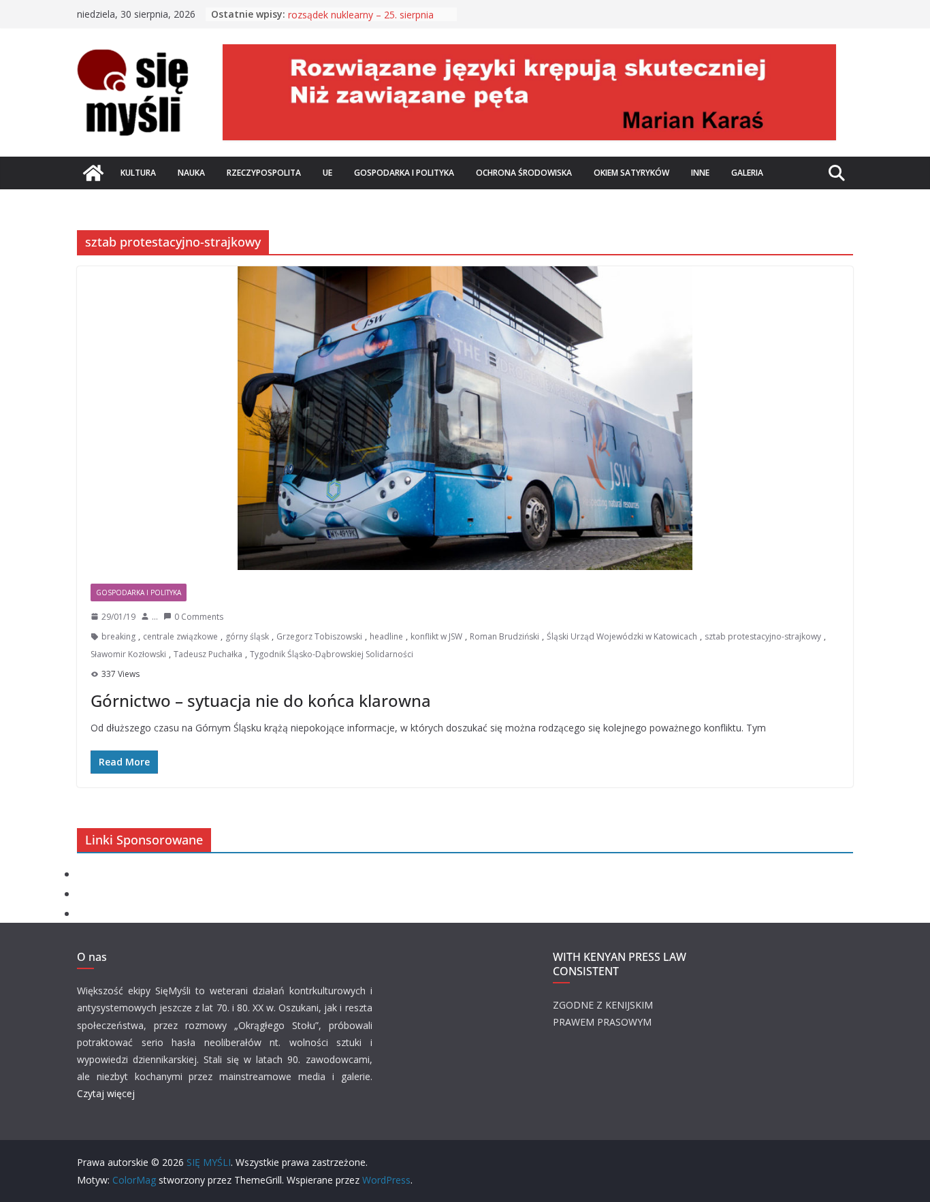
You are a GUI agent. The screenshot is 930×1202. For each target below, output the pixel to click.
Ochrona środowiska (524, 172)
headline (386, 636)
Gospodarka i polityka (404, 172)
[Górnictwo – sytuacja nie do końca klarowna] (465, 417)
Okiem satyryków (631, 172)
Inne (700, 172)
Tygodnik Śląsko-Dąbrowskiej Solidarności (331, 654)
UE (327, 172)
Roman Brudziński (504, 636)
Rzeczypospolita (264, 172)
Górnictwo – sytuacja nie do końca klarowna (261, 700)
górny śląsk (247, 636)
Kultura (138, 172)
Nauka (191, 172)
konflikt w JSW (436, 636)
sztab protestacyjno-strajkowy (763, 636)
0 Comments (198, 616)
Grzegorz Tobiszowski (319, 636)
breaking (118, 636)
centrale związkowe (180, 636)
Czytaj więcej (106, 1093)
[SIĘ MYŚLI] (93, 173)
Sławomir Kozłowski (128, 654)
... (155, 616)
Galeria (747, 172)
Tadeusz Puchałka (208, 654)
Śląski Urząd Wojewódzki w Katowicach (622, 636)
